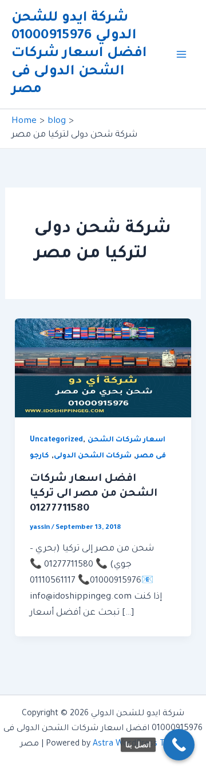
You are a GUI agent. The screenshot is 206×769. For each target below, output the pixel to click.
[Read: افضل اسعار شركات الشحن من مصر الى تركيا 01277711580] (103, 369)
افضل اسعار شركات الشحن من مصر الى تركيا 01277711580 (93, 494)
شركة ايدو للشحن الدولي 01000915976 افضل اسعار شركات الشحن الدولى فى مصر (79, 54)
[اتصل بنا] (179, 744)
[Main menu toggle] (182, 54)
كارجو (39, 456)
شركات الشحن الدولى (93, 456)
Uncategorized (56, 440)
